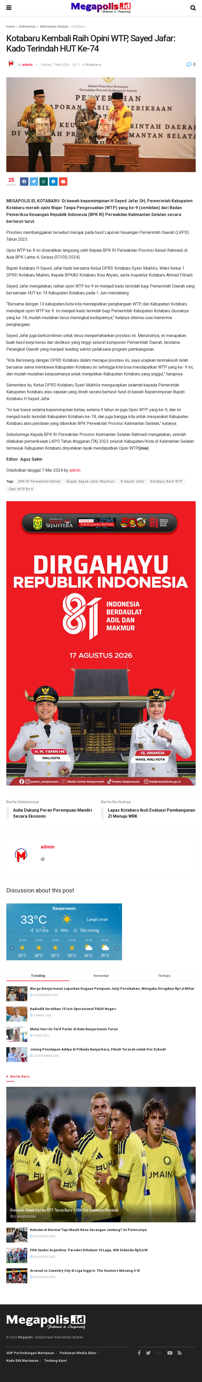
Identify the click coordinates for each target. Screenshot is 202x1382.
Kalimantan (27, 26)
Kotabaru (79, 26)
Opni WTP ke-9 (21, 489)
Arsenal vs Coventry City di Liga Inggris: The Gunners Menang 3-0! (85, 1271)
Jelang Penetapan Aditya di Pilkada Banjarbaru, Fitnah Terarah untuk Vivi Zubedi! (98, 1049)
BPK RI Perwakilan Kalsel (39, 481)
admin (27, 65)
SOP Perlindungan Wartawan (30, 1353)
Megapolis (25, 1337)
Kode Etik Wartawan (22, 1361)
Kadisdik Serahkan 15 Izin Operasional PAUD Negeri (73, 1009)
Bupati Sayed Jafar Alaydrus (91, 481)
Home (10, 26)
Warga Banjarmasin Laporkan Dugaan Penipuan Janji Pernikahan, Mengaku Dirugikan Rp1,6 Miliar (112, 989)
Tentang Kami (55, 1361)
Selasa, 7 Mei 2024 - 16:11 (60, 65)
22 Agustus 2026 (24, 1216)
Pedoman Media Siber (78, 1353)
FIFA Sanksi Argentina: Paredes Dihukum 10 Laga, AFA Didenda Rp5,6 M (89, 1250)
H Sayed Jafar (132, 481)
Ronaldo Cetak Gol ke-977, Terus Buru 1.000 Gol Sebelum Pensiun (64, 1210)
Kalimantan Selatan (54, 26)
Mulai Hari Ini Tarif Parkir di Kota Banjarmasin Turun (74, 1029)
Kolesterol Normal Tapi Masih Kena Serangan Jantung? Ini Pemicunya (88, 1230)
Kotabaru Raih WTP (166, 481)
